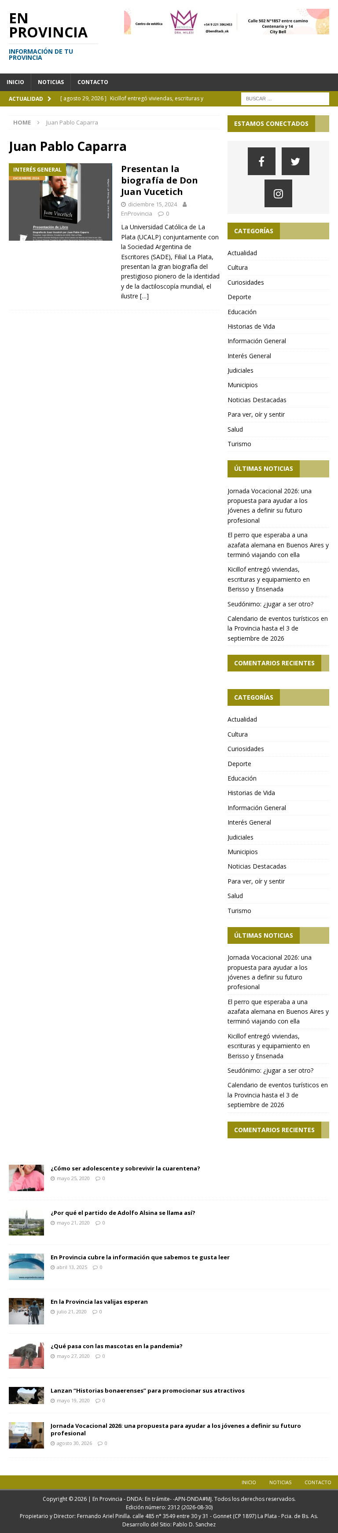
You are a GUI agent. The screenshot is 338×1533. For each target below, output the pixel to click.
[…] (144, 296)
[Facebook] (262, 161)
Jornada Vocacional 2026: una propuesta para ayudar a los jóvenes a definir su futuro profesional (176, 1429)
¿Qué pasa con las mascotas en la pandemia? (117, 1346)
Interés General (249, 356)
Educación (242, 312)
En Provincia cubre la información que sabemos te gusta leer (140, 1257)
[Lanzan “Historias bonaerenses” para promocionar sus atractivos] (26, 1395)
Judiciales (241, 370)
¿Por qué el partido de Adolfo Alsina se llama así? (123, 1213)
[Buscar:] (285, 98)
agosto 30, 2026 (74, 1443)
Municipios (243, 385)
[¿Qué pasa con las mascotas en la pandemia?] (26, 1355)
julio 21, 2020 (72, 1311)
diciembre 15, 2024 (152, 204)
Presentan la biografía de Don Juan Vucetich (159, 180)
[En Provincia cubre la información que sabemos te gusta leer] (26, 1267)
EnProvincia (136, 213)
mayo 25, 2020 (73, 1178)
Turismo (239, 444)
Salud (235, 429)
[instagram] (278, 193)
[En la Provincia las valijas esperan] (26, 1311)
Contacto (92, 82)
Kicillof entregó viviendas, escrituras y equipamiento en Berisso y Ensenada (269, 579)
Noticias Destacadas (257, 400)
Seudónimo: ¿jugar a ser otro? (270, 604)
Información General (257, 341)
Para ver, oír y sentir (256, 414)
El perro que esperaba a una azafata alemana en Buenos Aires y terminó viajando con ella (278, 545)
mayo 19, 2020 (73, 1400)
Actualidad (242, 253)
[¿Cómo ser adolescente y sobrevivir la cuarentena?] (26, 1178)
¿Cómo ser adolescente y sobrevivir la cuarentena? (125, 1168)
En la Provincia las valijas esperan (99, 1302)
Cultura (238, 267)
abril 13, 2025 (72, 1267)
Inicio (15, 82)
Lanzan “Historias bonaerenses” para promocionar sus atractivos (148, 1390)
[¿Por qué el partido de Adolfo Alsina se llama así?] (26, 1222)
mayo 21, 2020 (73, 1222)
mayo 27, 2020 (73, 1356)
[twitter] (295, 161)
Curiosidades (246, 282)
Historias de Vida (251, 326)
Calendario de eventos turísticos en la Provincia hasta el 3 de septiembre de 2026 (278, 628)
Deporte (239, 297)
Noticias (51, 82)
